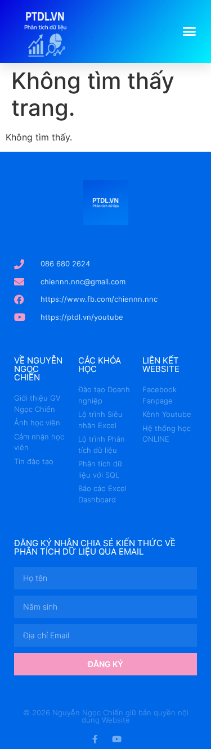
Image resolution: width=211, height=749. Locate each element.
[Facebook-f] (95, 739)
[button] (189, 31)
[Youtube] (117, 739)
